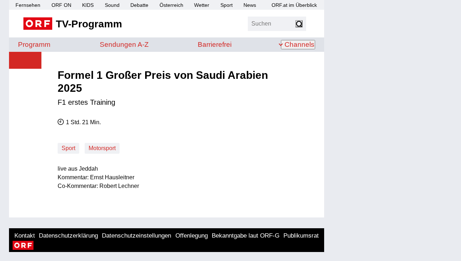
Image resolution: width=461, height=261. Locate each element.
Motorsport (102, 148)
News (249, 5)
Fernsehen (27, 5)
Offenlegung (191, 235)
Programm (34, 44)
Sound (112, 5)
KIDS (88, 5)
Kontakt (24, 235)
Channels (299, 44)
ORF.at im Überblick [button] (294, 5)
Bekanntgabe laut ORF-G (245, 235)
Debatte (139, 5)
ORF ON (61, 5)
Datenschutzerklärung (68, 235)
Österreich (171, 5)
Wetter (201, 5)
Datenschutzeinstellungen (136, 235)
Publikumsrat (301, 235)
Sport (226, 5)
